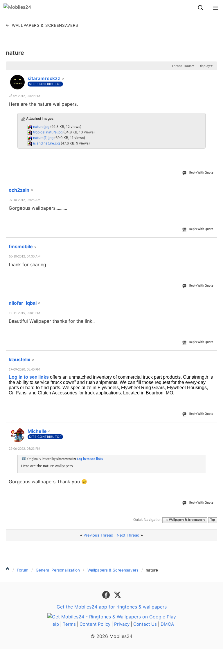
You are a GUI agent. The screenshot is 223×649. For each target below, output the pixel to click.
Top (212, 520)
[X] (117, 594)
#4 (212, 299)
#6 (212, 428)
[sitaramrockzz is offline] (17, 82)
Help (54, 624)
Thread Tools (182, 66)
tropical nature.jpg (47, 132)
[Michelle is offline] (17, 435)
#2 (212, 186)
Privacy (122, 624)
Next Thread (128, 535)
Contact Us (145, 624)
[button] (200, 7)
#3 (212, 243)
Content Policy (95, 624)
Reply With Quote (201, 172)
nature (15, 52)
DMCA (167, 624)
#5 (212, 356)
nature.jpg (41, 126)
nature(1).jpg (43, 137)
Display (204, 66)
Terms (69, 624)
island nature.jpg (46, 143)
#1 (212, 75)
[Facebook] (106, 594)
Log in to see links (29, 377)
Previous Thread (98, 535)
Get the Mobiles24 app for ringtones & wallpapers (112, 607)
